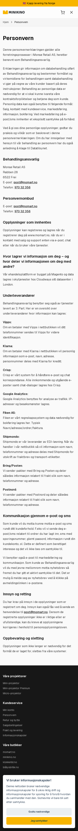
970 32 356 (22, 187)
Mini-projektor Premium (16, 688)
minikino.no (9, 757)
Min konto (8, 710)
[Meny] (71, 12)
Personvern (9, 715)
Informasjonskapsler (15, 735)
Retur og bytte (11, 720)
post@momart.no (25, 182)
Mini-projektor (11, 683)
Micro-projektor (12, 693)
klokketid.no (10, 762)
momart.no (9, 752)
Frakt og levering (12, 730)
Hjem (6, 22)
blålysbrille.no (11, 767)
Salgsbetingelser (12, 725)
